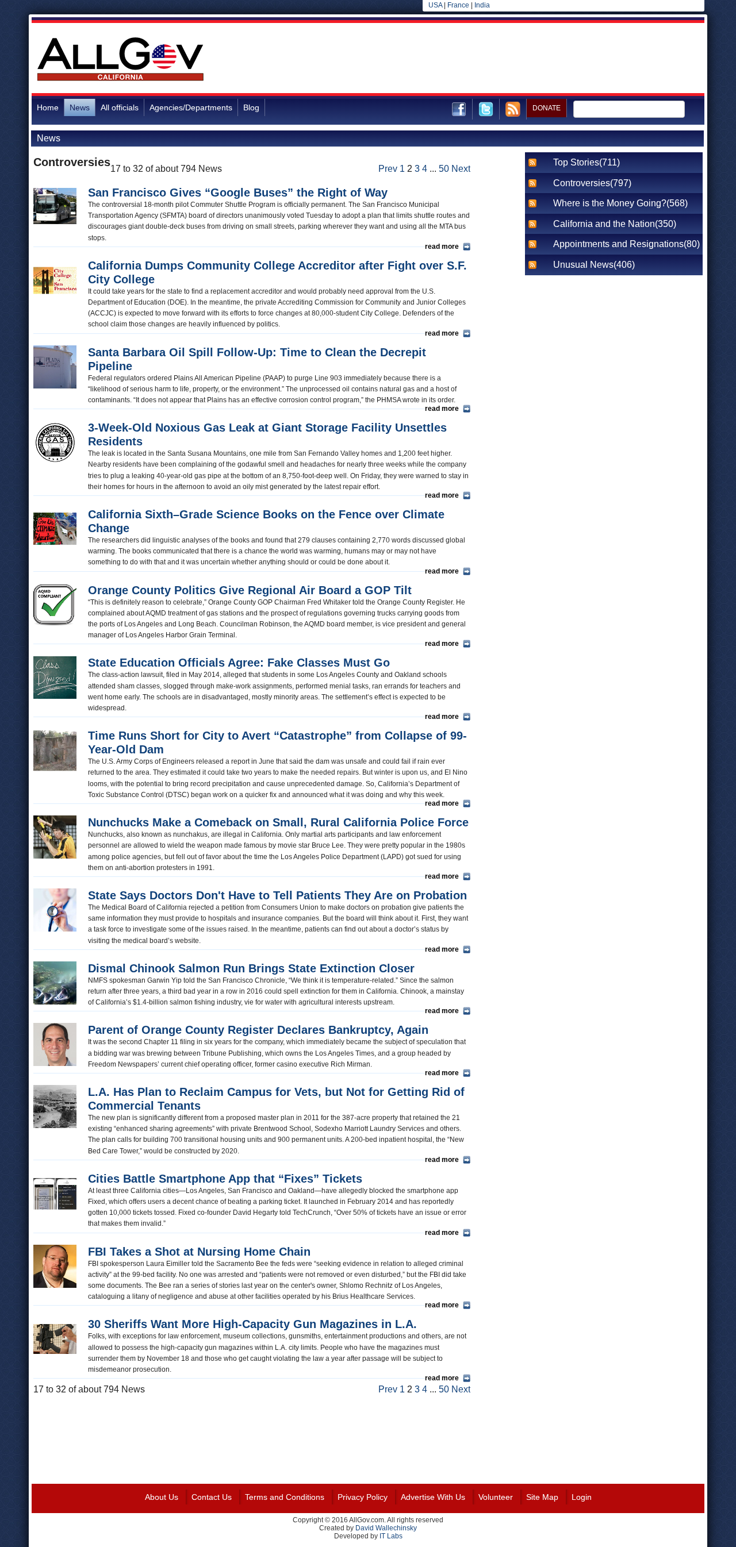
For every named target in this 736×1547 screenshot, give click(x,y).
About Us (161, 1497)
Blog (251, 107)
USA (435, 5)
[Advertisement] (495, 60)
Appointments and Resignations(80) (626, 244)
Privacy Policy (363, 1497)
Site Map (542, 1497)
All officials (120, 107)
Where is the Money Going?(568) (620, 203)
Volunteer (495, 1497)
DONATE (546, 108)
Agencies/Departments (191, 107)
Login (582, 1497)
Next (460, 169)
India (482, 5)
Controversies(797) (592, 183)
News (80, 107)
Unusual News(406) (594, 265)
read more (442, 247)
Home (48, 107)
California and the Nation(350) (614, 224)
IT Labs (390, 1536)
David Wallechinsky (386, 1528)
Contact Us (211, 1497)
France (458, 5)
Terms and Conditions (284, 1497)
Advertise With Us (433, 1497)
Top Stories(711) (586, 162)
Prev (387, 169)
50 (444, 169)
